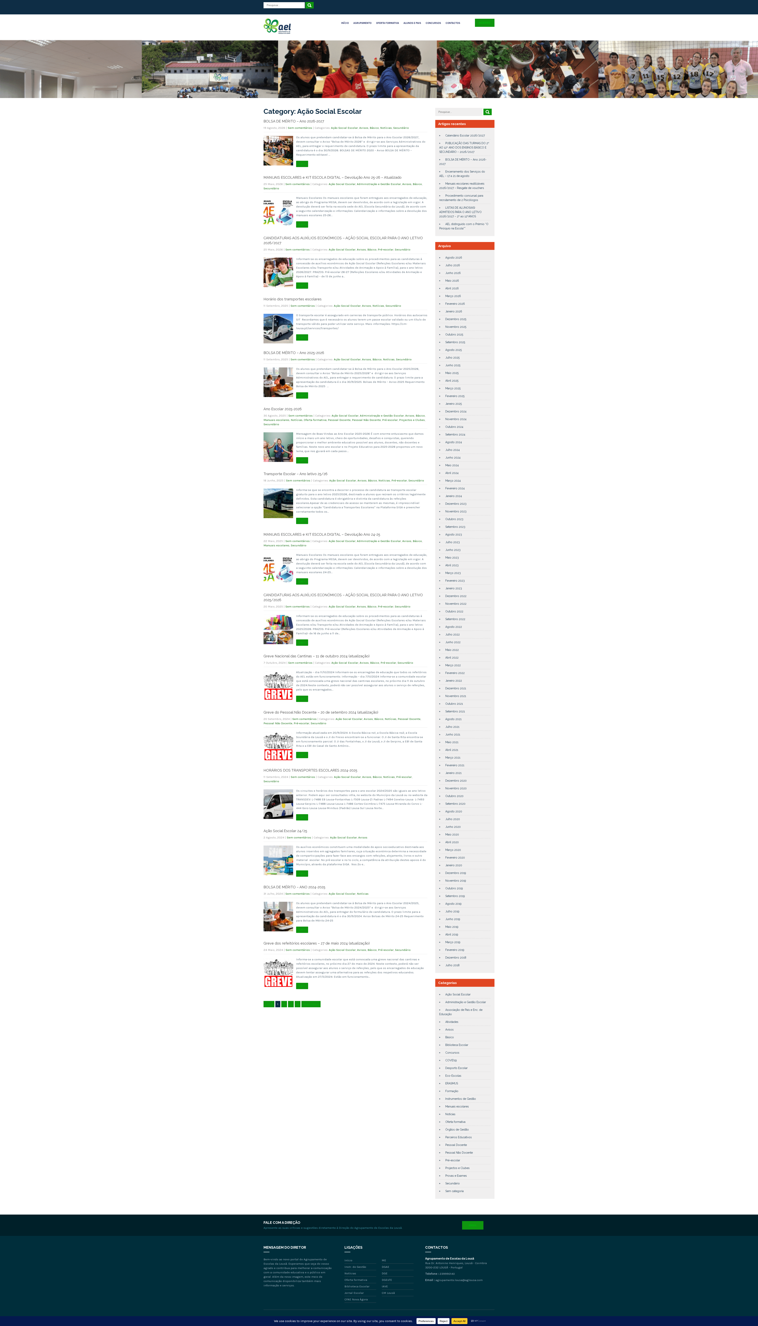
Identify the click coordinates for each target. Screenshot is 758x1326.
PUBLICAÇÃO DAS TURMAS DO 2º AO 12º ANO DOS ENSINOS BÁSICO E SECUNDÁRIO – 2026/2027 (464, 147)
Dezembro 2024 (455, 411)
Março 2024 (453, 480)
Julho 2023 (452, 542)
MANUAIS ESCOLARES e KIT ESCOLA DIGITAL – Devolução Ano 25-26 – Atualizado (333, 177)
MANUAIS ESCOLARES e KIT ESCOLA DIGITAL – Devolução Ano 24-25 (322, 534)
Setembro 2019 (455, 896)
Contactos (453, 22)
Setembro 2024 (455, 434)
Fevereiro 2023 (455, 580)
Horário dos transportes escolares (293, 299)
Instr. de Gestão (355, 1267)
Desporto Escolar (456, 1068)
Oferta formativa (315, 420)
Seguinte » (311, 1004)
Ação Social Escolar (344, 128)
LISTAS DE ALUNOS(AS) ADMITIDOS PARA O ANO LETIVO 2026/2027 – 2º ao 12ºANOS (460, 212)
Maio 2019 (451, 926)
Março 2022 (453, 665)
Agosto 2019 (453, 903)
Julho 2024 (452, 449)
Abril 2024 (452, 473)
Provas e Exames (456, 1175)
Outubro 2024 (454, 426)
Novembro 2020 (456, 788)
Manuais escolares (276, 420)
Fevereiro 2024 (455, 488)
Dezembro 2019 (455, 873)
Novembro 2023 (455, 511)
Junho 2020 (453, 826)
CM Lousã (388, 1293)
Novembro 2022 (455, 603)
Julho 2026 (452, 265)
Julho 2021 (452, 726)
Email (473, 1225)
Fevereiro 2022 (455, 673)
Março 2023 (453, 573)
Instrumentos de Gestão (460, 1098)
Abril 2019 (451, 934)
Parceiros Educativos (458, 1137)
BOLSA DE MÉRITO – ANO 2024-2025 (294, 887)
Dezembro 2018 (455, 957)
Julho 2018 (452, 965)
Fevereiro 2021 (454, 765)
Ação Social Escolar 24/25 (285, 831)
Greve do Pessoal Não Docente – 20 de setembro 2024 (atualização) (321, 712)
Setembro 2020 (455, 803)
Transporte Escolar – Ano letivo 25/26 (295, 474)
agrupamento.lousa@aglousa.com (459, 1280)
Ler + (302, 164)
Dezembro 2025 (455, 319)
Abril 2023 (452, 565)
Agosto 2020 (453, 811)
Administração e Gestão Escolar (379, 184)
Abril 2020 (452, 842)
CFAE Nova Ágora (356, 1299)
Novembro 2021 (455, 696)
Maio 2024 (452, 465)
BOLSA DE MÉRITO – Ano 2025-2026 (294, 353)
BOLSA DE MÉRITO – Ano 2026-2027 (294, 121)
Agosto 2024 (453, 442)
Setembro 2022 (455, 619)
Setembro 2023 (455, 526)
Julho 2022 (452, 634)
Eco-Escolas (453, 1075)
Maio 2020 (452, 834)
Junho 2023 (453, 549)
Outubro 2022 (454, 611)
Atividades (451, 1021)
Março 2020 (453, 849)
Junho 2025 (452, 365)
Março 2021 (452, 757)
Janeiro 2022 (453, 680)
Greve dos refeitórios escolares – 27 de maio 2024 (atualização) (317, 943)
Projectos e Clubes (412, 420)
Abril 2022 (452, 657)
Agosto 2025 (453, 349)
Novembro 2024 (455, 419)
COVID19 (451, 1060)
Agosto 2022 (453, 626)
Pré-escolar (385, 249)
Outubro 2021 (454, 703)
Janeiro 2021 (453, 773)
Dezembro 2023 (455, 503)
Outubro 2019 (454, 888)
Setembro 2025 (455, 342)
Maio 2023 (452, 557)
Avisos (363, 128)
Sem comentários (300, 128)
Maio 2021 (451, 742)
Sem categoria (454, 1191)
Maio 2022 (452, 649)
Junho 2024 (453, 457)
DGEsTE (387, 1280)
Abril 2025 (451, 380)
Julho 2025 (452, 357)
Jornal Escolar (354, 1293)
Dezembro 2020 (456, 780)
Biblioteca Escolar (456, 1045)
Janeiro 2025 (453, 403)
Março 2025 (453, 388)
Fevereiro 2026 (455, 303)
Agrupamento (362, 22)
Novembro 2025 (455, 326)
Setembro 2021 (455, 711)
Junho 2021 (452, 734)
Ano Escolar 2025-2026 (283, 409)
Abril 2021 (451, 749)
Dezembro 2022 (455, 596)
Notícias (386, 128)
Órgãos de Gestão (457, 1129)
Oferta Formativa (387, 22)
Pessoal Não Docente (366, 420)
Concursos (433, 22)
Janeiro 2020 (453, 865)
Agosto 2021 (453, 719)
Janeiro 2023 (453, 588)
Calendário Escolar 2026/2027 (465, 135)
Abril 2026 (452, 288)
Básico (374, 128)
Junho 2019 (452, 919)
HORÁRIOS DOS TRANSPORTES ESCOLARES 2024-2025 (310, 770)
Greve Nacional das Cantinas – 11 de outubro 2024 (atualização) (317, 656)
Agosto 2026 (453, 257)
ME (384, 1260)
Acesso (485, 23)
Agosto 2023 (453, 534)
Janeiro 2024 (453, 496)
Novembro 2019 (455, 880)
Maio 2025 (452, 373)
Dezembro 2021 (455, 688)
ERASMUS (451, 1083)
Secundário (401, 128)
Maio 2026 (452, 280)
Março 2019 (452, 942)
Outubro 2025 (454, 334)
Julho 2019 (452, 911)
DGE (384, 1273)
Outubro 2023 (454, 519)
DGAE (385, 1267)
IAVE (385, 1286)
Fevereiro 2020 (455, 857)
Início (345, 22)
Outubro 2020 (454, 796)
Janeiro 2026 (453, 311)
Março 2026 (453, 296)
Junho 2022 (453, 642)
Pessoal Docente (339, 420)
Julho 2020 (452, 819)
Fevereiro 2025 (454, 396)
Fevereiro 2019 (454, 949)
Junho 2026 (453, 273)
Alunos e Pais (412, 22)
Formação (451, 1091)
